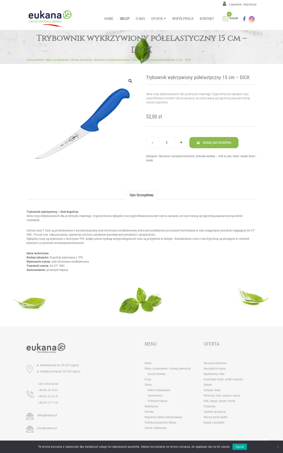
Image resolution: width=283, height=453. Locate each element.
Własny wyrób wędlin (216, 417)
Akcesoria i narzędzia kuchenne (112, 60)
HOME (109, 18)
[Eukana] (52, 19)
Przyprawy (209, 406)
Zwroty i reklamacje (156, 428)
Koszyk (233, 18)
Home (148, 363)
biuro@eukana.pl (47, 428)
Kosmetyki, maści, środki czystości (223, 379)
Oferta (148, 385)
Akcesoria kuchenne (215, 363)
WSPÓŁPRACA (183, 18)
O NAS (140, 18)
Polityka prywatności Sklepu (160, 422)
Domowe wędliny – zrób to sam (214, 156)
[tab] (141, 195)
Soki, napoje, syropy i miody (219, 401)
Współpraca (151, 406)
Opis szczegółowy (142, 195)
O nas (148, 379)
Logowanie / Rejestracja (242, 4)
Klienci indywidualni (159, 390)
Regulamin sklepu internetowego (163, 417)
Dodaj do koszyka (217, 142)
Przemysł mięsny (157, 401)
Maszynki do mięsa (215, 368)
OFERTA (157, 18)
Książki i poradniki (214, 422)
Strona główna (35, 60)
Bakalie (208, 385)
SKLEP (124, 18)
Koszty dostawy (157, 374)
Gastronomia (155, 395)
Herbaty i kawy (212, 390)
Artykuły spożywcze (215, 412)
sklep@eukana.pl (47, 415)
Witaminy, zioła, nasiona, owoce (222, 395)
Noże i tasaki (240, 156)
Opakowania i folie (214, 374)
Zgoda (240, 446)
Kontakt (149, 412)
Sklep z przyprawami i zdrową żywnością (68, 60)
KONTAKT (207, 18)
